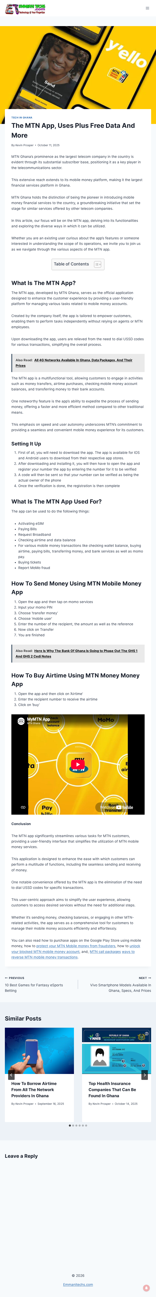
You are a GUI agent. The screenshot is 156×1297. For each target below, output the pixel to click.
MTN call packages (105, 952)
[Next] (144, 1075)
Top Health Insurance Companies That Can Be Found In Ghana (112, 1089)
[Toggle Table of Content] (95, 264)
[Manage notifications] (146, 1288)
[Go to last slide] (11, 1075)
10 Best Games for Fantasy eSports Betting (34, 984)
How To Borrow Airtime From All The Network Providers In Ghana (34, 1089)
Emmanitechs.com (78, 1285)
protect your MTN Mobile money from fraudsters (75, 946)
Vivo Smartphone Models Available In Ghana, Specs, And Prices (120, 984)
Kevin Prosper (24, 145)
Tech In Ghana (21, 117)
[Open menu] (147, 8)
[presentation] (39, 1051)
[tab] (70, 1126)
